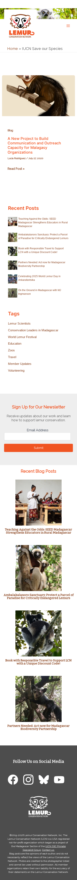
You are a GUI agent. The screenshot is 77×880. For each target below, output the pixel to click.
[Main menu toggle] (68, 25)
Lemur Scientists (19, 323)
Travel (12, 357)
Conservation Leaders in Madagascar (33, 330)
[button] (70, 4)
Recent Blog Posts (38, 471)
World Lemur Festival (22, 337)
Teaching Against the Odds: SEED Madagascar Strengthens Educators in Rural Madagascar (43, 222)
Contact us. (48, 850)
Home (12, 48)
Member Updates (19, 363)
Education (14, 343)
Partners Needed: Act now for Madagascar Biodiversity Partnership (38, 727)
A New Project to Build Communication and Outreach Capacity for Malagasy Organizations (34, 145)
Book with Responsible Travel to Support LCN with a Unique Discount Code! (38, 662)
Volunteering (16, 370)
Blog (10, 130)
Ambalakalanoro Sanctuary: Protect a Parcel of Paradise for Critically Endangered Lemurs (39, 596)
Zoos (11, 350)
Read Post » (16, 169)
